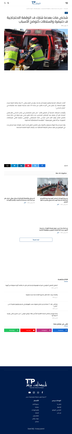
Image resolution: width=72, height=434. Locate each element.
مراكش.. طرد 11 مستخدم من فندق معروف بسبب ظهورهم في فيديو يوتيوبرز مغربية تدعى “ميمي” (33, 305)
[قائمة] (66, 3)
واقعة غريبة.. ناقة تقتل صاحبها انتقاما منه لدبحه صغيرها (42, 295)
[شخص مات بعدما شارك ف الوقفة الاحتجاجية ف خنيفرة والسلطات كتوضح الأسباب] (36, 49)
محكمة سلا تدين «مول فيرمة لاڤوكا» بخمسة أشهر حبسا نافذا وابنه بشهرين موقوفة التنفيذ (53, 229)
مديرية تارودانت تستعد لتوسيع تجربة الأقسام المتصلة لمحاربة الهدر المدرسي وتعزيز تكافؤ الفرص (54, 200)
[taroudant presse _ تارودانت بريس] (36, 3)
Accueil (66, 8)
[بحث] (8, 3)
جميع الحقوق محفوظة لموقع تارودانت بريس (35, 397)
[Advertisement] (36, 86)
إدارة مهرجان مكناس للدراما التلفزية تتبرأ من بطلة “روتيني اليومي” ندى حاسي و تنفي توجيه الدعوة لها (32, 314)
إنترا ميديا (31, 428)
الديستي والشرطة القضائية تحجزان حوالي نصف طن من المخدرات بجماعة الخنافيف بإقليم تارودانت (19, 199)
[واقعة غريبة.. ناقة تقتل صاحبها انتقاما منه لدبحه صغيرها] (63, 297)
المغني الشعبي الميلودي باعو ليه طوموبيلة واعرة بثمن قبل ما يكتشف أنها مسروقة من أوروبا (31, 285)
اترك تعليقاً (36, 240)
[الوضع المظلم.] (5, 3)
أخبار (66, 13)
